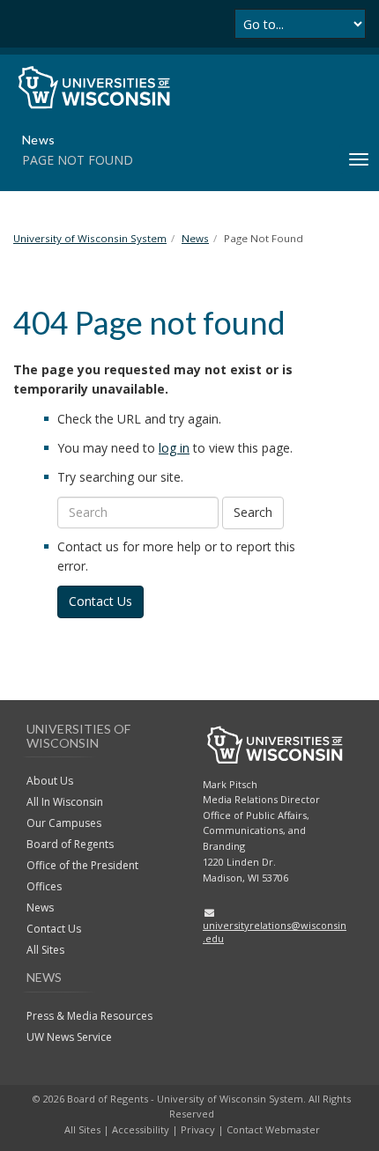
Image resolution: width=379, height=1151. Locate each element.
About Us (49, 780)
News (40, 907)
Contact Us (100, 601)
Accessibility (140, 1129)
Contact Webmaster (273, 1129)
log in (174, 447)
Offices (44, 886)
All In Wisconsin (64, 801)
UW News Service (69, 1036)
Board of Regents (70, 844)
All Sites (45, 949)
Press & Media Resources (89, 1015)
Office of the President (82, 865)
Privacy (198, 1129)
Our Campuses (63, 822)
